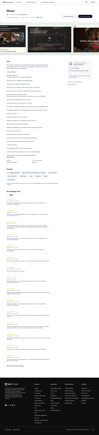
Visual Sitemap (38, 400)
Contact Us (84, 393)
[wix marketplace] (8, 2)
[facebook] (13, 405)
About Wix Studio (86, 390)
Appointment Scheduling (72, 398)
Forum (52, 393)
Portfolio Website (69, 400)
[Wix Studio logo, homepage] (12, 384)
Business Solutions (39, 403)
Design (36, 388)
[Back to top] (92, 429)
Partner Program (55, 403)
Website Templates (70, 393)
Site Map (83, 400)
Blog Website (68, 403)
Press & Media (85, 395)
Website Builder (69, 388)
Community (54, 390)
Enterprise (37, 393)
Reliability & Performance (41, 420)
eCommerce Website (70, 395)
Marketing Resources (56, 398)
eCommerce (37, 405)
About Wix (84, 388)
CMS (35, 408)
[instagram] (10, 405)
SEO (35, 413)
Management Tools (39, 410)
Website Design (69, 390)
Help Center (54, 405)
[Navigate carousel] (2, 38)
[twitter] (8, 405)
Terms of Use (8, 429)
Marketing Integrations (40, 415)
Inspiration (54, 395)
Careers (83, 403)
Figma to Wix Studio (39, 395)
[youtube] (6, 405)
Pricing (52, 408)
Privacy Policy (16, 429)
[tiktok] (15, 405)
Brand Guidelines (55, 410)
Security (36, 418)
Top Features (38, 422)
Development (38, 390)
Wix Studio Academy (56, 388)
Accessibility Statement (87, 398)
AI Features (37, 398)
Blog (52, 400)
